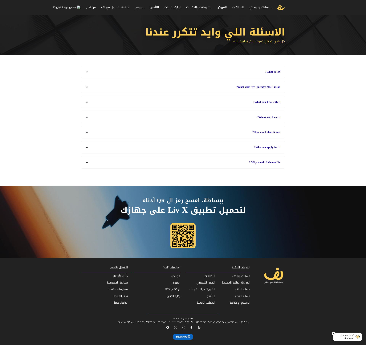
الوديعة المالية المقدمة (236, 282)
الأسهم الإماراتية (240, 302)
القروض (222, 7)
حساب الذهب (242, 289)
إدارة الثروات (173, 7)
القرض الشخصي (206, 282)
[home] (273, 276)
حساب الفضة (242, 296)
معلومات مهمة (118, 289)
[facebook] (191, 327)
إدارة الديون (173, 296)
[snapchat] (167, 327)
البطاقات (238, 7)
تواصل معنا (121, 302)
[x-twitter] (175, 327)
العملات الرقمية (206, 302)
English (57, 7)
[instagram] (183, 327)
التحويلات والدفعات (198, 7)
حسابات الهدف (241, 276)
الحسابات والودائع (260, 7)
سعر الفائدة (121, 296)
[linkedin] (199, 327)
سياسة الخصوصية (117, 282)
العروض (139, 7)
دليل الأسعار (120, 276)
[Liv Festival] (281, 8)
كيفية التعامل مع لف (115, 7)
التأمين (154, 7)
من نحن (91, 7)
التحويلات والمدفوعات (202, 289)
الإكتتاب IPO (172, 289)
